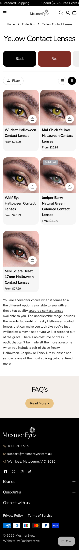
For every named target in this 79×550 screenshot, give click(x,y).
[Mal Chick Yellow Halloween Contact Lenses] (58, 107)
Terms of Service (40, 515)
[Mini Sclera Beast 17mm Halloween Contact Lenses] (21, 249)
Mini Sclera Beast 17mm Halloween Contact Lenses (19, 277)
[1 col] (62, 81)
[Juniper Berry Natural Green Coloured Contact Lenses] (58, 175)
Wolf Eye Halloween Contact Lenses (20, 203)
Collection (28, 24)
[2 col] (72, 81)
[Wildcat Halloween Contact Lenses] (21, 107)
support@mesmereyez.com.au (29, 454)
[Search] (61, 13)
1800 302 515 (18, 446)
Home (11, 24)
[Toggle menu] (5, 13)
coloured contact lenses (46, 310)
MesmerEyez (24, 535)
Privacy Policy (13, 515)
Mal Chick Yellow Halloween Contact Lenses (57, 135)
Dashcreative (30, 541)
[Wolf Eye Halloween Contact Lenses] (21, 175)
